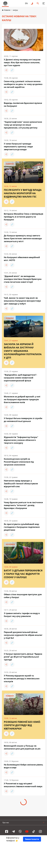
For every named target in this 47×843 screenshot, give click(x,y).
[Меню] (43, 3)
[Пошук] (37, 3)
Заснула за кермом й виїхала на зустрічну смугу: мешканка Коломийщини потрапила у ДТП (23, 351)
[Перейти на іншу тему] (32, 3)
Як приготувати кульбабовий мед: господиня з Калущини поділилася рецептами (22, 527)
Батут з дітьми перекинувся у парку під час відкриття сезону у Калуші (23, 574)
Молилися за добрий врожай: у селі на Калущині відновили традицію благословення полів (22, 399)
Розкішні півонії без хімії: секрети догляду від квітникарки (22, 725)
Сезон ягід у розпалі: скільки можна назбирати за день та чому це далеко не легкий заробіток (23, 84)
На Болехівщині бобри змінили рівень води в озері (23, 766)
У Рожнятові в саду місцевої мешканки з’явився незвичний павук (23, 785)
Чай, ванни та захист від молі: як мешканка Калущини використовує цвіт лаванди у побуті (22, 301)
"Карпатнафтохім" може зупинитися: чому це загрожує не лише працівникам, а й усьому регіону (23, 125)
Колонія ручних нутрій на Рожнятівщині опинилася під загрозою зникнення (19, 462)
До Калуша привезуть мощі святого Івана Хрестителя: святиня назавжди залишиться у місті (23, 238)
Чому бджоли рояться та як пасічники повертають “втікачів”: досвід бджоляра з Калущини (23, 505)
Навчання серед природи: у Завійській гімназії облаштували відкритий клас (21, 483)
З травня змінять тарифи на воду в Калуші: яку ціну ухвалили (22, 615)
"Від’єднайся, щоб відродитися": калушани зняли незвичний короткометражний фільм (20, 378)
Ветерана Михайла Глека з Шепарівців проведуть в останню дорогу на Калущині (23, 217)
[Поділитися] (6, 70)
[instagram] (40, 831)
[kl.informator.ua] (5, 3)
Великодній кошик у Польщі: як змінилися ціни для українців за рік (22, 747)
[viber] (20, 831)
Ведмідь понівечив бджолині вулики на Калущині (23, 104)
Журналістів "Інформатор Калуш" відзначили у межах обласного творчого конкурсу (21, 440)
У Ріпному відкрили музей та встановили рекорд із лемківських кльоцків (21, 678)
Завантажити (32, 839)
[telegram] (13, 831)
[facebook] (6, 831)
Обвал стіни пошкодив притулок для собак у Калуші (23, 596)
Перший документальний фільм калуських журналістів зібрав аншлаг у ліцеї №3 (23, 635)
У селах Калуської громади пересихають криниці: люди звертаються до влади (18, 146)
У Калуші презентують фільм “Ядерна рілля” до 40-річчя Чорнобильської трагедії (23, 657)
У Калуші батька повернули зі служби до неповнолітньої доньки (23, 420)
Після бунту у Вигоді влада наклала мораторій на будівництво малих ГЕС (23, 193)
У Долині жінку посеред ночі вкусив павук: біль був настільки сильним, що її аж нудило (22, 62)
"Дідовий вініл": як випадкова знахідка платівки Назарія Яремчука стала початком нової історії (22, 279)
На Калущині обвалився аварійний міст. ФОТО (22, 259)
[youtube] (26, 831)
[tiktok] (33, 831)
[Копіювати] (12, 70)
